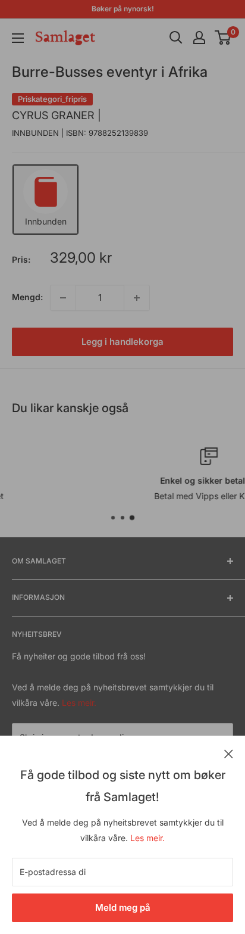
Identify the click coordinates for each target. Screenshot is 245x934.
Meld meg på (122, 907)
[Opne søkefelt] (176, 37)
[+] (136, 297)
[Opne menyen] (18, 38)
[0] (223, 37)
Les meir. (147, 838)
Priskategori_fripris (52, 99)
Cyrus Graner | (56, 115)
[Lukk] (228, 753)
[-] (63, 297)
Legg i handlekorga (122, 341)
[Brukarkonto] (199, 37)
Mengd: (27, 297)
